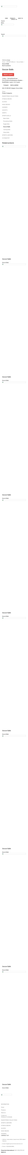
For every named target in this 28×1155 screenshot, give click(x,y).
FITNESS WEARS (7, 99)
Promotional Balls (7, 121)
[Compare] (4, 256)
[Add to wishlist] (11, 256)
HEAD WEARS (6, 104)
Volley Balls (6, 132)
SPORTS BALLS (11, 62)
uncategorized (5, 138)
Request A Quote (8, 74)
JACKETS (4, 110)
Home (4, 62)
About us (3, 1112)
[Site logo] (9, 11)
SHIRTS (4, 112)
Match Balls (6, 118)
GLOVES (4, 101)
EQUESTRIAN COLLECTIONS (10, 96)
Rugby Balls (6, 124)
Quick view (8, 256)
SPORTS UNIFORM (7, 135)
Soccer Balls (20, 62)
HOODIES (4, 107)
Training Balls (6, 129)
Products (3, 1110)
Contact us (4, 1115)
